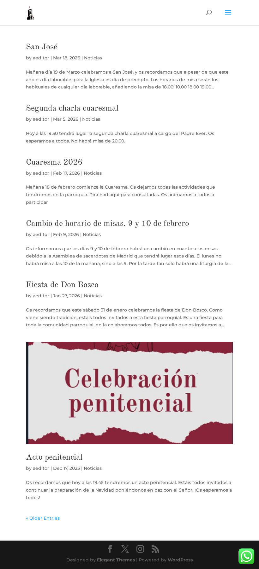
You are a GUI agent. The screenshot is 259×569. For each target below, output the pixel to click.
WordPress (180, 560)
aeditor (41, 58)
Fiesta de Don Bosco (62, 285)
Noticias (93, 58)
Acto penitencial (54, 457)
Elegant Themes (116, 560)
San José (41, 47)
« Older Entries (43, 518)
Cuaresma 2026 (54, 162)
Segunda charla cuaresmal (72, 108)
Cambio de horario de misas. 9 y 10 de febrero (107, 224)
